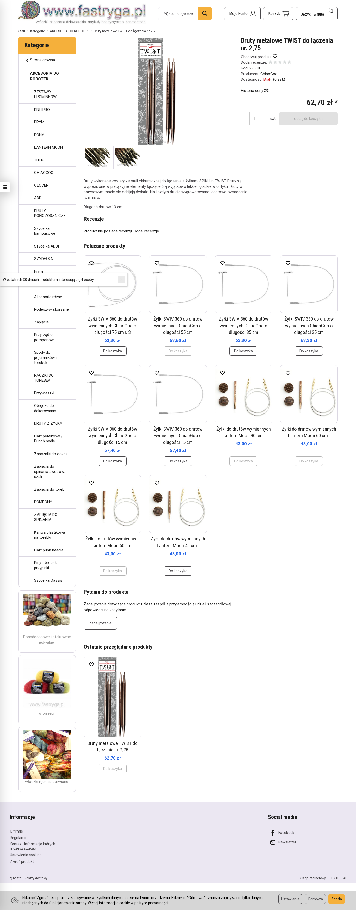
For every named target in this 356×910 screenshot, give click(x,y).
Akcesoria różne (48, 296)
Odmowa (315, 899)
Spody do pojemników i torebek (45, 357)
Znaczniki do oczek (50, 453)
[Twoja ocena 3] (280, 62)
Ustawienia (290, 899)
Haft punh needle (48, 550)
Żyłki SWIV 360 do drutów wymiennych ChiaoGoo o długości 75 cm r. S (112, 325)
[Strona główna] (82, 13)
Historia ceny (252, 90)
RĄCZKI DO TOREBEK (44, 378)
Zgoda (336, 899)
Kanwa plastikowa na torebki (49, 535)
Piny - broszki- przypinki (46, 565)
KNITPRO (42, 109)
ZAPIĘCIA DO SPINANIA (45, 517)
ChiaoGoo (269, 73)
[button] (157, 91)
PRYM (39, 122)
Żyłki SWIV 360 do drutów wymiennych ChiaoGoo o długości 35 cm (243, 325)
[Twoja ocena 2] (275, 62)
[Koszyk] (278, 13)
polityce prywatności (151, 903)
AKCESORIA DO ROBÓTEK (44, 76)
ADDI (38, 198)
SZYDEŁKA (43, 258)
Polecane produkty (104, 246)
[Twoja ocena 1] (270, 62)
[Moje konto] (242, 13)
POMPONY (43, 501)
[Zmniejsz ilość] (264, 118)
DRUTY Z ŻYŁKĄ (48, 423)
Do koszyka (112, 351)
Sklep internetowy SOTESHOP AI (323, 878)
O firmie (16, 831)
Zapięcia (41, 322)
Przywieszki (44, 393)
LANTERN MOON (48, 147)
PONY (39, 134)
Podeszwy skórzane (51, 309)
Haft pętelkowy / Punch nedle (48, 439)
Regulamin (18, 838)
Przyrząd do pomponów (44, 337)
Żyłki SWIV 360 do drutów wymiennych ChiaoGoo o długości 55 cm (177, 325)
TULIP (39, 160)
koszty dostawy (36, 878)
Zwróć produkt (22, 861)
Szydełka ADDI (46, 246)
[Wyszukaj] (205, 13)
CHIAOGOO (43, 172)
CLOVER (41, 185)
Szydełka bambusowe (44, 231)
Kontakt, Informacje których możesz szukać (32, 846)
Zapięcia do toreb (49, 489)
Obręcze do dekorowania (45, 408)
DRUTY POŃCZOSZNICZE (50, 213)
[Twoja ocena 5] (289, 62)
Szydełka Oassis (48, 580)
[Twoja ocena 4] (284, 62)
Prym (38, 271)
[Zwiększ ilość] (245, 118)
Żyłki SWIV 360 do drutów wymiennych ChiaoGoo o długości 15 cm (112, 435)
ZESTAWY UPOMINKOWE (46, 94)
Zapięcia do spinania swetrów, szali (49, 471)
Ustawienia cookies (25, 855)
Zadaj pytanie (100, 623)
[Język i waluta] (317, 13)
